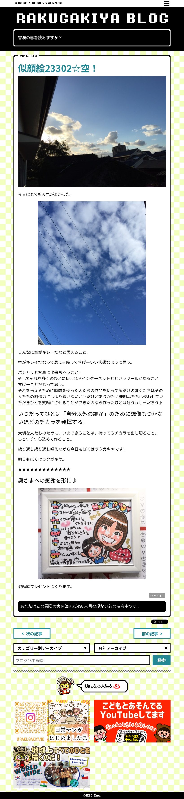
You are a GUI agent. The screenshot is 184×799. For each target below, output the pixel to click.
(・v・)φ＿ (157, 595)
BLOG (36, 3)
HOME (23, 3)
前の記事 (150, 633)
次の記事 (34, 633)
